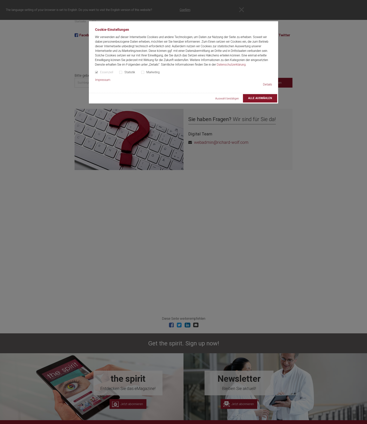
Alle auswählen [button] (260, 98)
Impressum (102, 80)
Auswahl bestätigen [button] (227, 98)
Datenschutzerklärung (231, 64)
